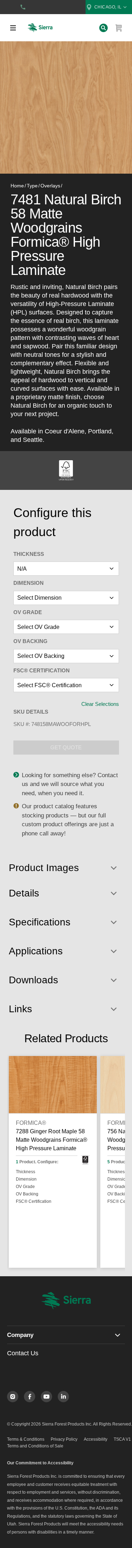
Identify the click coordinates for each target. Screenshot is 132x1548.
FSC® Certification (41, 670)
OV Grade (27, 612)
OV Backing (30, 641)
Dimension (28, 583)
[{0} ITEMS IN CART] (119, 28)
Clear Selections (100, 704)
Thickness (28, 554)
